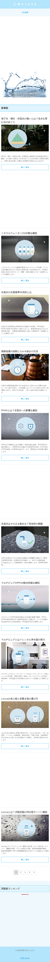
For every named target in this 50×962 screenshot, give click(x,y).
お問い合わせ (25, 958)
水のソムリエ (25, 4)
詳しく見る (25, 167)
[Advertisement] (25, 43)
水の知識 (25, 12)
